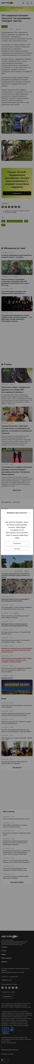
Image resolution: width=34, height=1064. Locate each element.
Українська (17, 543)
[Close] (29, 513)
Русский (17, 549)
